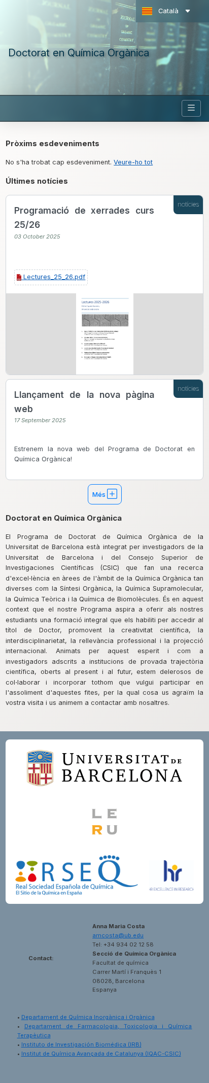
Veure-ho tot (133, 162)
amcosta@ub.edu (118, 935)
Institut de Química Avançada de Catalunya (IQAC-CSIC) (101, 1053)
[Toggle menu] (191, 108)
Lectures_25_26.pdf (53, 277)
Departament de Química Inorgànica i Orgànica (88, 1017)
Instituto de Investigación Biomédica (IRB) (81, 1044)
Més (99, 494)
